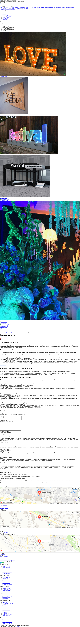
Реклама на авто (5, 620)
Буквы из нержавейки (7, 572)
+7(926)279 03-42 (3, 530)
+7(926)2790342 (3, 9)
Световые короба (6, 567)
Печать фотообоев (6, 613)
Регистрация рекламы (7, 622)
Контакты (4, 19)
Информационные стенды (8, 568)
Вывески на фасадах (6, 589)
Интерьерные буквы (6, 580)
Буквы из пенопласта (7, 569)
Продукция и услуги (6, 16)
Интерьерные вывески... (25, 7)
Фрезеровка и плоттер (7, 623)
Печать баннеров (6, 612)
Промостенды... (27, 8)
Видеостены (5, 604)
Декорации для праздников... (68, 7)
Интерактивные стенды (7, 603)
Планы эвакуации (6, 581)
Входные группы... (49, 7)
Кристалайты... (3, 8)
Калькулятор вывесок (7, 15)
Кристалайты (5, 578)
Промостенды (5, 598)
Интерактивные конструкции (8, 605)
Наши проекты (5, 17)
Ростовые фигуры (6, 579)
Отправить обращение (4, 431)
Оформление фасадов (18, 332)
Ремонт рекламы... (20, 8)
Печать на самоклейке (7, 614)
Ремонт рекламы (6, 573)
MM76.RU (19, 626)
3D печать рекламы (6, 577)
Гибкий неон (5, 18)
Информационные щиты (7, 571)
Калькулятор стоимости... (5, 7)
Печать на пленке (6, 615)
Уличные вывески (6, 566)
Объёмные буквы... (15, 7)
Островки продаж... (58, 7)
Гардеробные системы (7, 619)
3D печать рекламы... (11, 8)
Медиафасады (5, 602)
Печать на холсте (6, 610)
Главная (4, 14)
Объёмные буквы (6, 583)
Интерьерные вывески (7, 584)
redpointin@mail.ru (11, 9)
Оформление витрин (6, 590)
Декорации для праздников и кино (9, 596)
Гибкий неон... (33, 7)
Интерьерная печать (6, 611)
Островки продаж (6, 597)
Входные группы (6, 588)
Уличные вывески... (41, 7)
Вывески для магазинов (7, 591)
